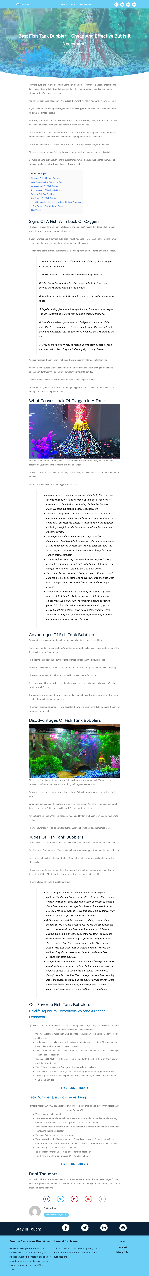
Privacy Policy (123, 1252)
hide (45, 174)
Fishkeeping (85, 4)
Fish (73, 4)
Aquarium (62, 4)
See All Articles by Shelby (56, 1215)
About (123, 1241)
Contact (123, 1247)
